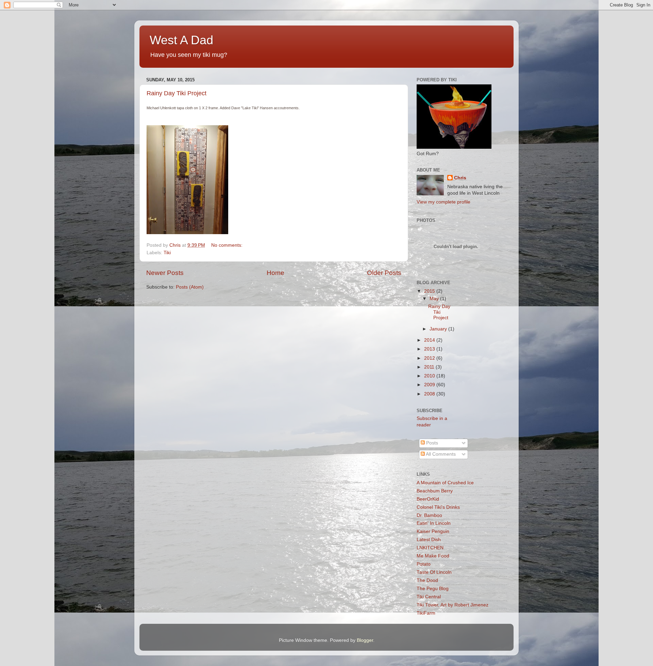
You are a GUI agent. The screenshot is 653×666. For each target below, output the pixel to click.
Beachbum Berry (435, 490)
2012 (430, 358)
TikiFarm (426, 613)
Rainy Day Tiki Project (176, 93)
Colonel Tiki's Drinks (438, 507)
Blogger (365, 640)
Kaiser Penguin (433, 531)
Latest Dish (429, 539)
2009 (430, 384)
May (435, 298)
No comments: (227, 245)
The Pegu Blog (433, 588)
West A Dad (181, 40)
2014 (430, 340)
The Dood (427, 580)
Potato (424, 564)
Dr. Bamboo (429, 515)
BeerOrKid (428, 499)
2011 (430, 367)
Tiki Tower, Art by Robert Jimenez (452, 604)
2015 (430, 291)
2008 (430, 393)
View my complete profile (443, 202)
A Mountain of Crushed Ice (445, 482)
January (439, 328)
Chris (460, 177)
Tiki (167, 252)
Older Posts (384, 272)
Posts (431, 442)
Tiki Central (429, 596)
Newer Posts (165, 272)
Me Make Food (433, 555)
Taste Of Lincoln (434, 572)
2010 (430, 375)
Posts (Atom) (190, 287)
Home (275, 272)
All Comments (440, 454)
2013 (430, 349)
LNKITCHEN (430, 547)
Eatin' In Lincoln (434, 523)
